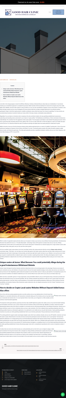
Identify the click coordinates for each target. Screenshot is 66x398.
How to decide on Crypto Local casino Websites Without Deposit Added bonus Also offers (13, 96)
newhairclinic (13, 79)
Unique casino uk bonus (56, 249)
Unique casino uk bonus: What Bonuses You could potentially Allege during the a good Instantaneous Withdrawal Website (13, 90)
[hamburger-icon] (49, 12)
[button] (63, 394)
